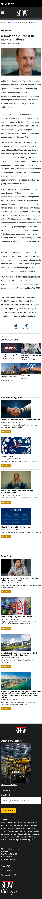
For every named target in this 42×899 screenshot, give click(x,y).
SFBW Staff (17, 43)
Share (25, 329)
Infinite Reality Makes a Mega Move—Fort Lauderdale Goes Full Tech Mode (19, 654)
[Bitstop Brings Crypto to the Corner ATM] (16, 606)
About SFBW (5, 866)
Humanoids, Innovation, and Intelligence (31, 356)
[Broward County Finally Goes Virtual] (11, 369)
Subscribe (8, 810)
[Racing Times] (16, 446)
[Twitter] (9, 4)
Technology (8, 31)
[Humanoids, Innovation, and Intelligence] (31, 349)
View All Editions (9, 785)
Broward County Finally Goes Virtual (9, 377)
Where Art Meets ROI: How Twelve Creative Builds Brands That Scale (19, 579)
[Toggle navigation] (2, 12)
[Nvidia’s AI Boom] (31, 369)
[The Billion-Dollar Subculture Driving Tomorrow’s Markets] (16, 480)
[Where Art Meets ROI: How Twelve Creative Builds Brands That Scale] (16, 568)
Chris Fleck (8, 336)
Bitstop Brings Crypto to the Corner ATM (18, 617)
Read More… (5, 842)
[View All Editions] (16, 763)
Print (16, 329)
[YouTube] (12, 4)
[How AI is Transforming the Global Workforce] (16, 409)
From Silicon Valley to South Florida (10, 355)
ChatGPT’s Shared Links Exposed (15, 527)
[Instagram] (5, 4)
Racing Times (7, 456)
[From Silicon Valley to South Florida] (11, 348)
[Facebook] (2, 4)
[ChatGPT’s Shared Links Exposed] (16, 517)
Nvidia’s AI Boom (27, 376)
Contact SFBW (6, 870)
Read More (6, 431)
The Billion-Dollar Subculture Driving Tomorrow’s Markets (17, 492)
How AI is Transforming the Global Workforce (20, 420)
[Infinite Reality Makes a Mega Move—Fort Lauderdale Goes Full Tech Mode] (16, 643)
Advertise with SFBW (8, 875)
